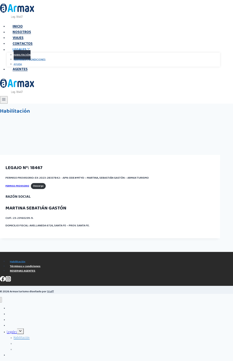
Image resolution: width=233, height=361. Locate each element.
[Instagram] (8, 280)
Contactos (14, 325)
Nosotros (13, 314)
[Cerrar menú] (1, 300)
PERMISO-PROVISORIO (17, 186)
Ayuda (18, 349)
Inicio (10, 308)
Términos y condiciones (30, 59)
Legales (12, 332)
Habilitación (17, 261)
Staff (50, 291)
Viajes (11, 319)
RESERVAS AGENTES (22, 271)
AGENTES (20, 69)
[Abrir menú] (4, 100)
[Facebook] (2, 280)
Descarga (38, 186)
